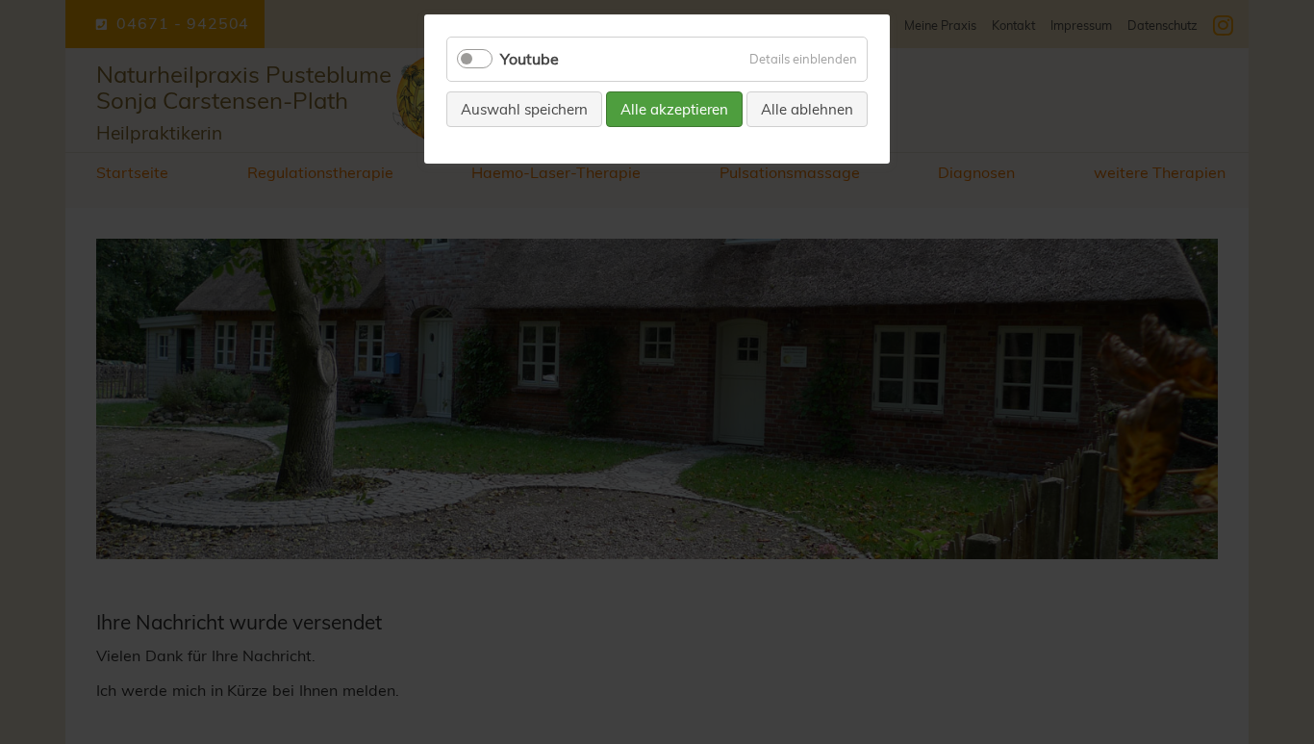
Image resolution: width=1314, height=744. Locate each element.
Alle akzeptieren (674, 109)
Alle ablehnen (807, 109)
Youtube (529, 58)
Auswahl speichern (524, 109)
